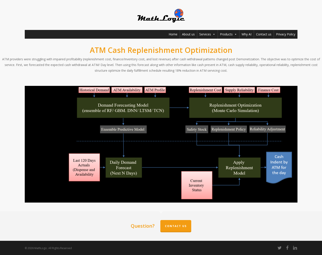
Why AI (246, 34)
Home (173, 34)
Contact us (263, 34)
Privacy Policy (285, 34)
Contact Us (176, 226)
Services (205, 34)
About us (188, 34)
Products (226, 34)
